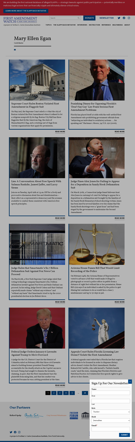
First (93, 396)
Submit (124, 435)
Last (93, 404)
